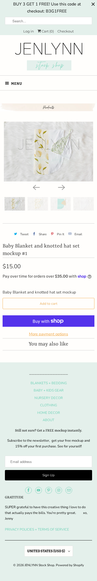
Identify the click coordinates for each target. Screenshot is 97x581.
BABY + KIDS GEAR (49, 390)
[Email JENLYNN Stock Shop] (68, 490)
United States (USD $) (46, 551)
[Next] (61, 187)
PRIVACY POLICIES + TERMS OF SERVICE (37, 529)
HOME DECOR (48, 412)
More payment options (48, 334)
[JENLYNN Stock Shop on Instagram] (58, 490)
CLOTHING (48, 405)
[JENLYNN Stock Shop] (48, 57)
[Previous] (36, 187)
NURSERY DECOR (48, 398)
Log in (28, 31)
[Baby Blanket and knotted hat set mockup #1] (48, 151)
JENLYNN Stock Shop (39, 565)
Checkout (65, 31)
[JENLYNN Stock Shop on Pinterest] (48, 490)
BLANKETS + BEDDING (49, 383)
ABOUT (48, 420)
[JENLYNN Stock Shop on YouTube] (38, 490)
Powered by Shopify (70, 565)
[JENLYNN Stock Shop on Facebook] (28, 490)
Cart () (47, 31)
